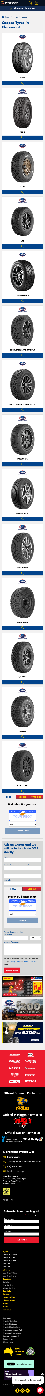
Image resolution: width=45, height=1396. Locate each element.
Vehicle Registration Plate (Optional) (13, 933)
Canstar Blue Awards (11, 1336)
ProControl (22, 568)
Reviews (7, 1309)
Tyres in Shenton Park (11, 1327)
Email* (6, 872)
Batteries (6, 1282)
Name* (6, 857)
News (5, 1306)
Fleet (5, 1303)
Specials (7, 1291)
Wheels (6, 1270)
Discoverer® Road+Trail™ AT (22, 350)
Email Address (9, 1219)
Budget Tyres (8, 1339)
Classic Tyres (9, 1300)
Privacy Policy (15, 961)
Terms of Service (30, 961)
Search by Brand (9, 1261)
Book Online (9, 1297)
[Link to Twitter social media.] (28, 1390)
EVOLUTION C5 (22, 459)
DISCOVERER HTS (22, 295)
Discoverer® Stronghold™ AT (22, 404)
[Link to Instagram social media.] (22, 1390)
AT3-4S (22, 78)
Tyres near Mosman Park (12, 1330)
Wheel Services (9, 1288)
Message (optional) (11, 942)
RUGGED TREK (22, 622)
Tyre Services (8, 1285)
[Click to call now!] (30, 3)
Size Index (7, 1318)
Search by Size (9, 1258)
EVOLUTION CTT (22, 513)
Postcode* (8, 880)
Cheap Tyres (8, 1342)
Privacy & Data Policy (16, 1385)
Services (7, 1279)
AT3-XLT (23, 187)
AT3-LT (22, 132)
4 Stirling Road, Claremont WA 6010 (24, 1161)
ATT (22, 241)
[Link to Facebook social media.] (17, 1390)
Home (6, 17)
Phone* (17, 865)
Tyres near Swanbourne (12, 1333)
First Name (8, 1225)
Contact (6, 1294)
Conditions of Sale (31, 1385)
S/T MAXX (22, 677)
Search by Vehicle (10, 1255)
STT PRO (22, 731)
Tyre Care (6, 1264)
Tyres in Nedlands (10, 1324)
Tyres (5, 1251)
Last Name (7, 1231)
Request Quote (12, 970)
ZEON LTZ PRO (22, 786)
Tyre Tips (6, 1267)
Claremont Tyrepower (24, 8)
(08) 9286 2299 (14, 1166)
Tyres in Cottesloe (10, 1321)
